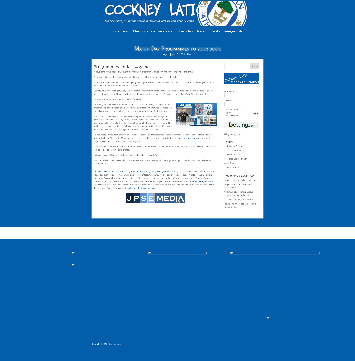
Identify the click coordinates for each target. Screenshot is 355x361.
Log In (255, 113)
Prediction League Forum (235, 158)
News (126, 31)
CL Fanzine (214, 31)
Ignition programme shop (185, 138)
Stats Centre (165, 31)
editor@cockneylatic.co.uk (201, 181)
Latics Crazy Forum (233, 146)
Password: (229, 100)
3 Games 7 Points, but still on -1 (238, 199)
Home (116, 31)
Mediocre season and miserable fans (241, 180)
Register (228, 112)
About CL (201, 31)
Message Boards (233, 31)
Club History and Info (143, 31)
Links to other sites (233, 167)
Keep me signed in (236, 109)
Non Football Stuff (232, 150)
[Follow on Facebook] (233, 344)
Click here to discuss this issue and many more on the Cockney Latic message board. (132, 171)
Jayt (167, 54)
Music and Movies (232, 154)
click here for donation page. (142, 188)
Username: (229, 91)
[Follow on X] (240, 344)
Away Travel (229, 163)
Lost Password (231, 115)
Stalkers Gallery (184, 31)
